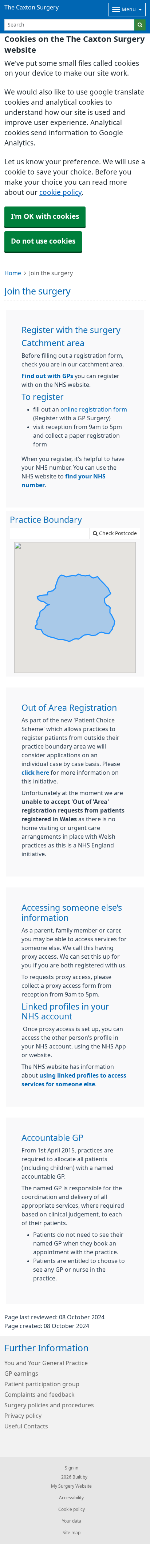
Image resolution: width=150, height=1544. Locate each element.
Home (12, 273)
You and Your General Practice (46, 1363)
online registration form (93, 409)
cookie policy (60, 192)
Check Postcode (117, 533)
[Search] (140, 25)
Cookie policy (71, 1509)
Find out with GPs (47, 376)
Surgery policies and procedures (49, 1405)
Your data (71, 1521)
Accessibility (71, 1498)
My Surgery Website (71, 1486)
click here (35, 772)
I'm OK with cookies (45, 216)
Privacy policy (23, 1416)
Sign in (71, 1468)
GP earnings (21, 1373)
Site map (71, 1533)
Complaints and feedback (39, 1394)
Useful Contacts (26, 1426)
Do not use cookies (43, 241)
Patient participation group (41, 1384)
